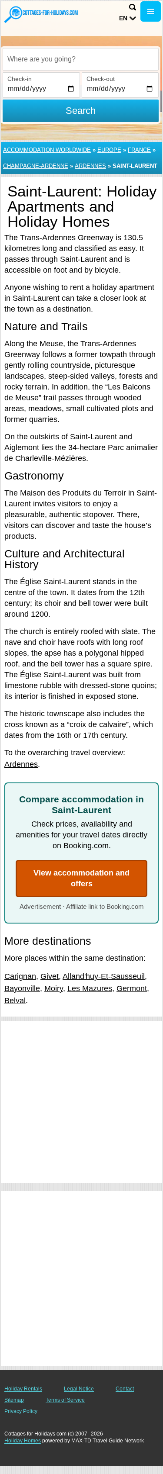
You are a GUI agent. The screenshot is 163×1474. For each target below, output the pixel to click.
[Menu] (150, 11)
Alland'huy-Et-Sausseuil (104, 976)
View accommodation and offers (81, 878)
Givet (49, 976)
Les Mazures (89, 988)
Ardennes (90, 166)
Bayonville (22, 988)
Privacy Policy (20, 1411)
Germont (131, 988)
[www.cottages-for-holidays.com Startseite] (41, 14)
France (139, 150)
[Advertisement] (81, 1102)
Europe (109, 150)
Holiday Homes (22, 1441)
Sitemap (14, 1400)
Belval (15, 1000)
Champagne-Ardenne (35, 166)
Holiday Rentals (23, 1389)
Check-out (100, 78)
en (123, 18)
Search (81, 110)
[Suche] (132, 7)
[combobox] (80, 59)
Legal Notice (79, 1389)
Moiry (53, 988)
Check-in (19, 78)
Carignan (20, 976)
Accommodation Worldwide (47, 150)
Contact (125, 1389)
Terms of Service (65, 1400)
